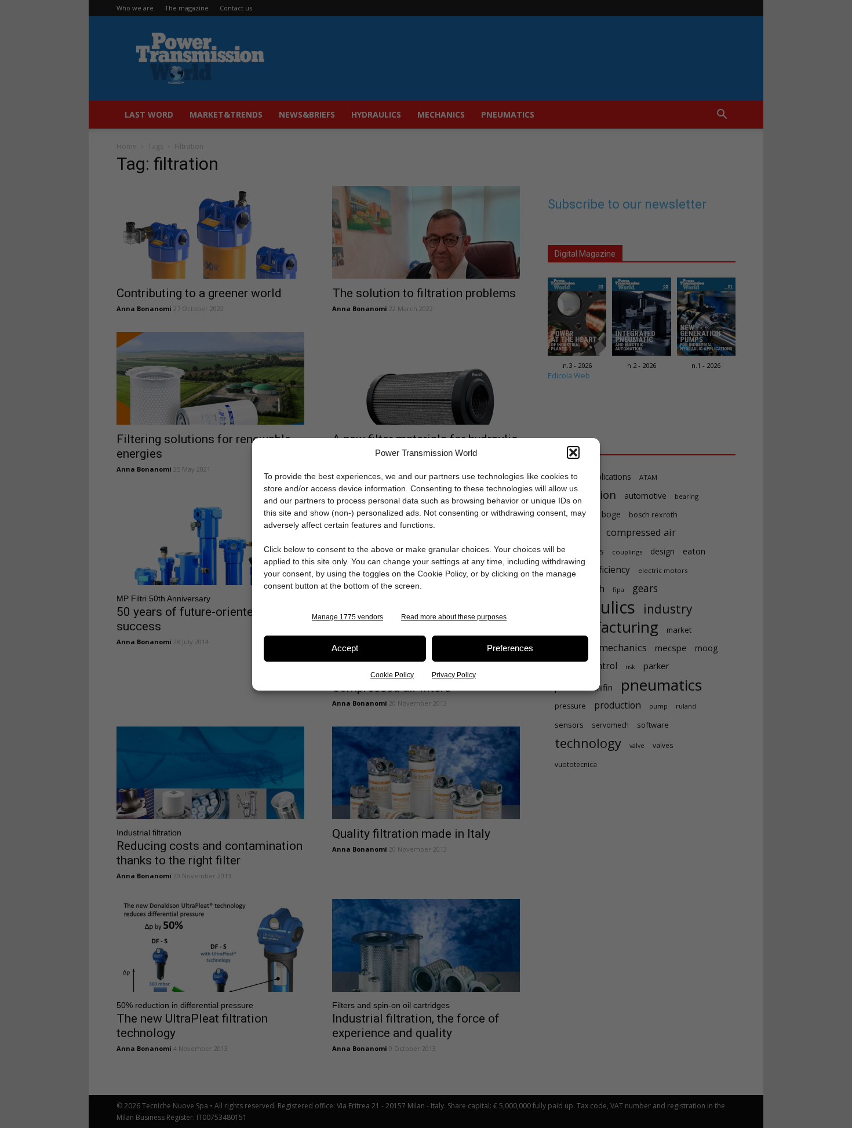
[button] (573, 452)
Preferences (510, 648)
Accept (345, 648)
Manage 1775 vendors (347, 617)
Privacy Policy (454, 675)
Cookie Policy (392, 675)
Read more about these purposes (454, 617)
